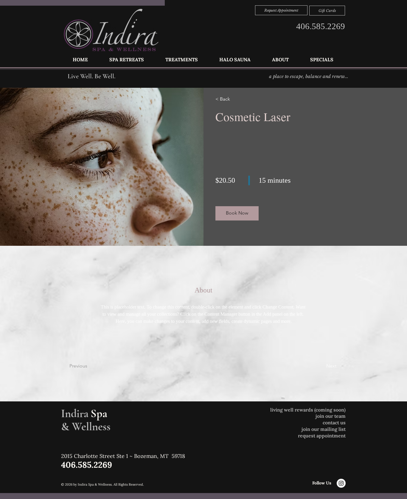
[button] (182, 60)
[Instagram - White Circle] (341, 483)
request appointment (322, 436)
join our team (331, 416)
